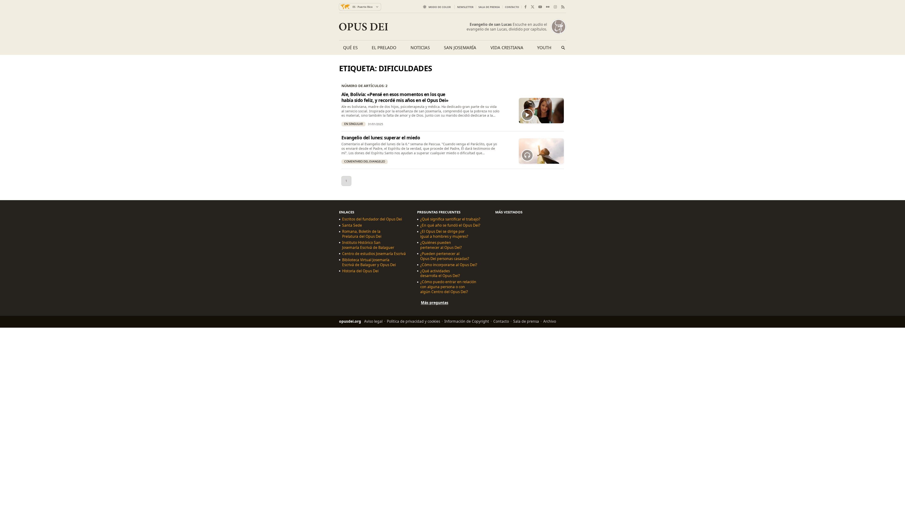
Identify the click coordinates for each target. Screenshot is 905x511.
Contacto (512, 7)
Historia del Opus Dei (360, 270)
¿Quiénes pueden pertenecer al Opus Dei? (441, 245)
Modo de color (439, 7)
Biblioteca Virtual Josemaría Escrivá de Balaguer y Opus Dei (369, 262)
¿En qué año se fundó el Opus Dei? (450, 225)
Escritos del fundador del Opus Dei (372, 219)
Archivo (549, 321)
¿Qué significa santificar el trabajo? (450, 219)
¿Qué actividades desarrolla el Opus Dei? (440, 273)
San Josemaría (460, 47)
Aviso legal (373, 321)
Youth (544, 47)
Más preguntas (434, 302)
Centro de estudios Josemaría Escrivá (374, 253)
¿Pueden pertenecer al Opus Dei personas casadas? (444, 256)
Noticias (420, 47)
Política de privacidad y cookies (413, 321)
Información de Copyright (466, 321)
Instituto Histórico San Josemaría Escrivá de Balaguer (368, 245)
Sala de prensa (489, 7)
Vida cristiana (506, 47)
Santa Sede (352, 225)
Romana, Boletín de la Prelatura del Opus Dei (361, 234)
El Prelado (384, 47)
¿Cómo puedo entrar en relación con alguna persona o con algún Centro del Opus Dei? (448, 286)
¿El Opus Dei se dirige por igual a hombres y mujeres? (444, 234)
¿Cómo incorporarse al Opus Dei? (448, 264)
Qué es (350, 47)
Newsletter (465, 7)
